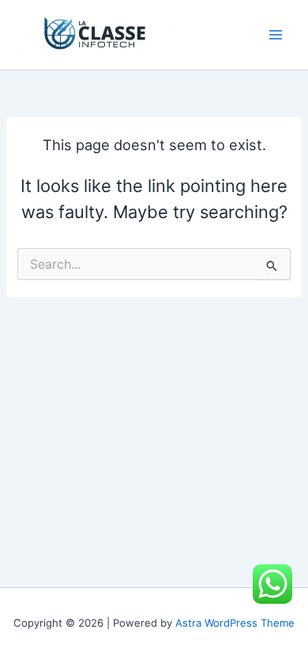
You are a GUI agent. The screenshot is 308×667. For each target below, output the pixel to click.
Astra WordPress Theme (235, 622)
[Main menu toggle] (275, 34)
